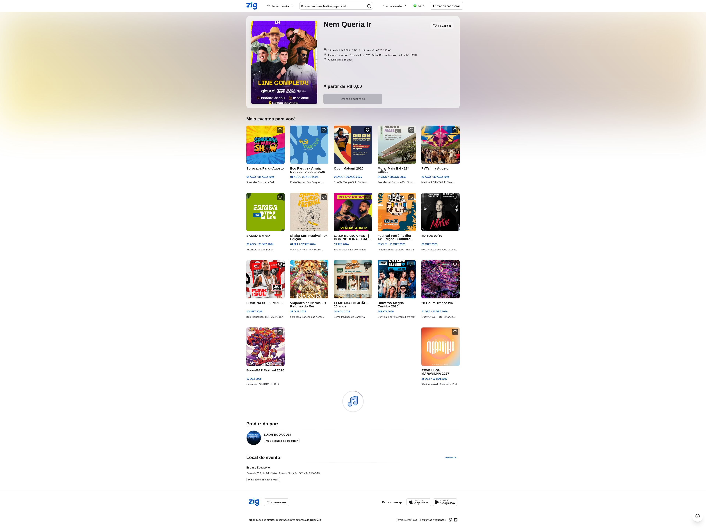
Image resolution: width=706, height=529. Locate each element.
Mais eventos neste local (263, 479)
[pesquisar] (369, 6)
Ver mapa (451, 457)
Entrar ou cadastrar (446, 6)
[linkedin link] (455, 519)
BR (419, 6)
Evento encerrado (352, 98)
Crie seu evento (392, 6)
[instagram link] (450, 519)
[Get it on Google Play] (445, 502)
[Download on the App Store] (418, 502)
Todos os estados (282, 6)
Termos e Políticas (406, 519)
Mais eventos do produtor (282, 440)
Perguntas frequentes (433, 519)
